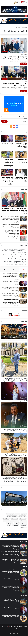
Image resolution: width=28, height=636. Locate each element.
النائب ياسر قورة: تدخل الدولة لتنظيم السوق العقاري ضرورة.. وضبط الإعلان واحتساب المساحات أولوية (10, 289)
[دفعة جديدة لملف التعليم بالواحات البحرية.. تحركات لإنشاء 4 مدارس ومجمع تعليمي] (21, 154)
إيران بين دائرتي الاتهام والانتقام (13, 237)
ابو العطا (17, 514)
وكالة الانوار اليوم (4, 626)
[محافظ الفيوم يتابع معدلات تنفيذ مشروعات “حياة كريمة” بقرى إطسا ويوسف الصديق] (23, 226)
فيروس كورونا (23, 523)
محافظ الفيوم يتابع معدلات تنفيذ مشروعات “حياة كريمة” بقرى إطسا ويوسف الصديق (10, 225)
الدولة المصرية (10, 514)
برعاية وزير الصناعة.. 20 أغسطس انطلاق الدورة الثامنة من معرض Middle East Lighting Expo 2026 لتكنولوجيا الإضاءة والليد (7, 162)
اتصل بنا (8, 629)
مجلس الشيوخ (9, 523)
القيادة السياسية (14, 518)
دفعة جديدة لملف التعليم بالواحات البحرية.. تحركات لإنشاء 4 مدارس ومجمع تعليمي (21, 161)
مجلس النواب (23, 525)
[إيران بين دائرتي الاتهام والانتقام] (23, 238)
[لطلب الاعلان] (14, 535)
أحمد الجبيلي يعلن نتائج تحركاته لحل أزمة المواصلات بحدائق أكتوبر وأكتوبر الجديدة (14, 336)
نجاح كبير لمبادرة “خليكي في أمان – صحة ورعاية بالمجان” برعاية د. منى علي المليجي (15, 57)
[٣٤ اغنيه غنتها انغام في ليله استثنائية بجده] (7, 138)
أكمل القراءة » (23, 63)
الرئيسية (24, 27)
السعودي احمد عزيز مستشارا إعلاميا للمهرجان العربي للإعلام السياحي (21, 178)
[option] (14, 331)
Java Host (12, 628)
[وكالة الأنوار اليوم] (19, 2)
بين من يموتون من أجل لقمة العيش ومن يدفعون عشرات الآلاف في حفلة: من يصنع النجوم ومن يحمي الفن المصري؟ (7, 180)
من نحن (12, 629)
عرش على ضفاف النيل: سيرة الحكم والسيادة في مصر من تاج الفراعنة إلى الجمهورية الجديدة (21, 146)
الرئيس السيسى (22, 516)
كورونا (16, 523)
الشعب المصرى (22, 518)
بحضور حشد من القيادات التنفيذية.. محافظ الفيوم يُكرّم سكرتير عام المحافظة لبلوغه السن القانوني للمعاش (14, 210)
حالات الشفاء (6, 518)
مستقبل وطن (15, 525)
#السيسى (23, 514)
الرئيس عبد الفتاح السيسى (12, 516)
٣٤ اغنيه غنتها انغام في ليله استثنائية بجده (7, 144)
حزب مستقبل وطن (15, 520)
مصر (8, 525)
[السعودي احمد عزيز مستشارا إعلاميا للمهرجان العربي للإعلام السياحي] (21, 172)
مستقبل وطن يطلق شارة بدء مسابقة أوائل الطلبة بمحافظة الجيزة (14, 84)
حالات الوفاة (23, 520)
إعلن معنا (4, 629)
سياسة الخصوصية (18, 629)
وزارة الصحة (23, 527)
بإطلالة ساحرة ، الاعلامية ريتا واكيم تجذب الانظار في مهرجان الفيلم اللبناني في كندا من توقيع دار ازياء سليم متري (10, 232)
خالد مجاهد (6, 520)
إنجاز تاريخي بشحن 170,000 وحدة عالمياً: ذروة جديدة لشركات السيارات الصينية (14, 503)
